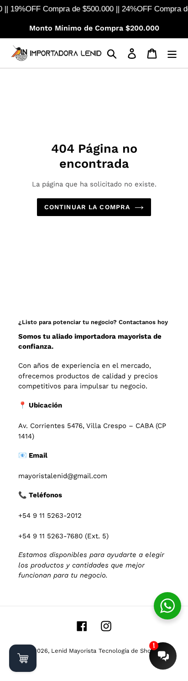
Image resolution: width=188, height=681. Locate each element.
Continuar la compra (87, 207)
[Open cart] (23, 658)
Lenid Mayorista (73, 650)
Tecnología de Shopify (130, 650)
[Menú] (172, 53)
